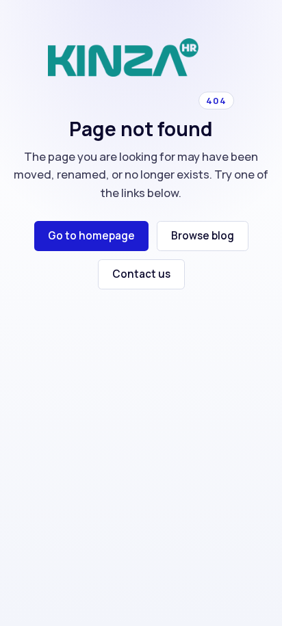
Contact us (141, 274)
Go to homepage (91, 236)
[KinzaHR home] (123, 57)
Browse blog (202, 236)
